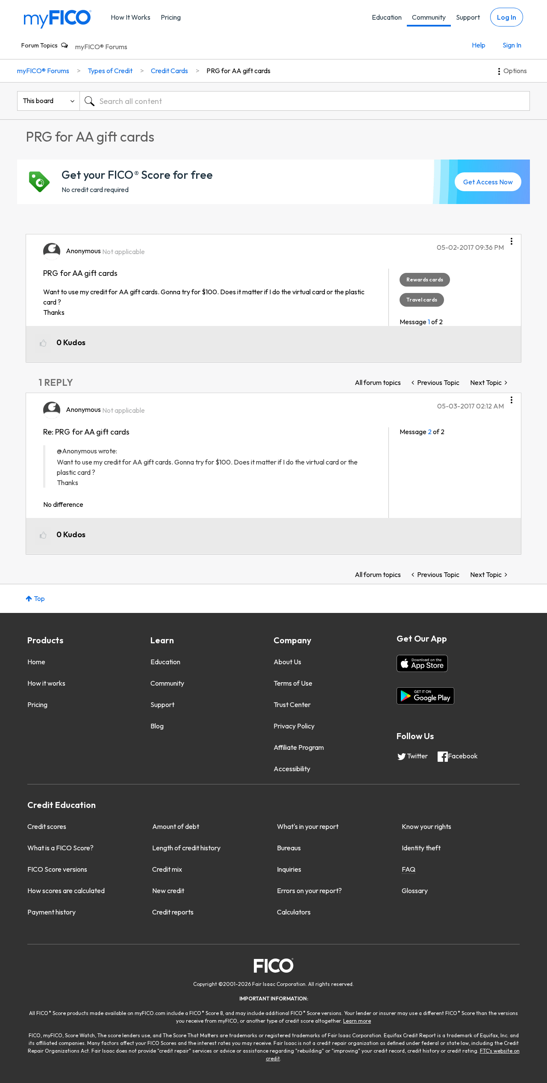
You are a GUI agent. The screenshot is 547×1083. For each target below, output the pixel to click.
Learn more (357, 1021)
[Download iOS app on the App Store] (422, 663)
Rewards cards (424, 279)
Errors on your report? (309, 890)
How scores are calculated (66, 890)
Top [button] (39, 598)
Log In (506, 17)
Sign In (512, 45)
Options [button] (515, 70)
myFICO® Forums (101, 46)
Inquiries (289, 869)
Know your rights (426, 826)
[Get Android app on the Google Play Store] (425, 696)
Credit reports (173, 912)
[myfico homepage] (57, 18)
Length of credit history (186, 847)
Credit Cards (169, 70)
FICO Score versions (57, 869)
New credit (168, 890)
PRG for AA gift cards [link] (238, 70)
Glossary (415, 890)
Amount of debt (175, 826)
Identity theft (421, 847)
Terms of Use (293, 683)
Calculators (294, 912)
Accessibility (292, 768)
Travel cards (421, 299)
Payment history (51, 912)
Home (36, 661)
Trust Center (292, 704)
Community (429, 17)
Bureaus (289, 847)
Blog (157, 726)
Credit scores (46, 826)
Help (478, 45)
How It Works (130, 17)
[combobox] (304, 101)
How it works (46, 683)
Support (468, 17)
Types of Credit (110, 70)
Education (387, 17)
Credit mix (167, 869)
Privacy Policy (294, 726)
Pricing (171, 17)
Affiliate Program (299, 747)
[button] (511, 238)
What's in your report (307, 826)
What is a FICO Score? (60, 847)
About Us (287, 661)
